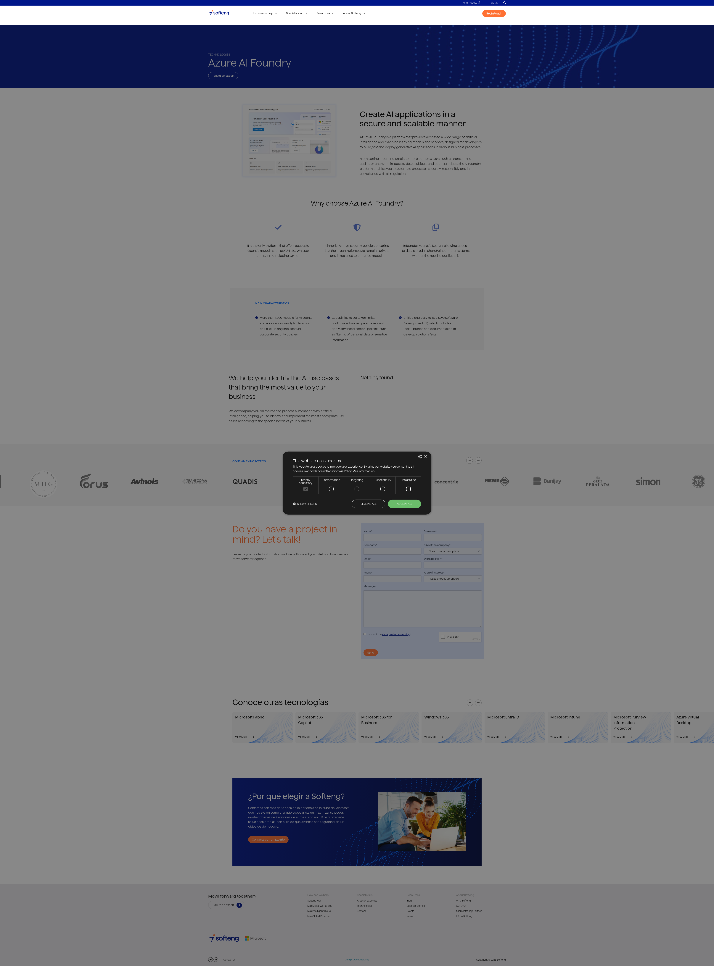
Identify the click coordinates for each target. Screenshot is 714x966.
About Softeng (352, 13)
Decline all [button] (368, 503)
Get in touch (494, 13)
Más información (363, 471)
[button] (305, 504)
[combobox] (420, 456)
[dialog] (357, 483)
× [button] (425, 456)
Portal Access (469, 2)
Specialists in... (294, 13)
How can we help (262, 13)
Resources (323, 13)
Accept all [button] (404, 503)
